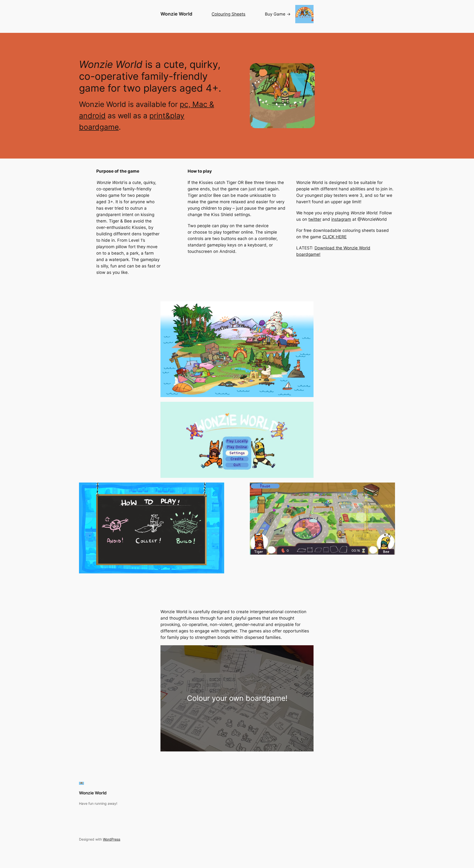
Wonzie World (176, 14)
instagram (341, 219)
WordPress (111, 839)
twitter (314, 219)
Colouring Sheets (228, 14)
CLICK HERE (334, 236)
